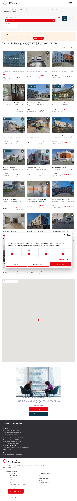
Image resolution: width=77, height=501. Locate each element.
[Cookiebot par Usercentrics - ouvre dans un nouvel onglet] (64, 235)
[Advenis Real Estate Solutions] (11, 3)
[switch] (30, 254)
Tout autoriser (60, 264)
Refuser (16, 264)
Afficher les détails (63, 259)
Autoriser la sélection (38, 264)
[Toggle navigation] (71, 3)
